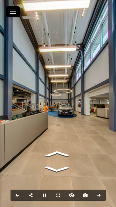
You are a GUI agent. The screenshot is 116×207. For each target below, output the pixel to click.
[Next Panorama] (99, 195)
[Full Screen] (58, 195)
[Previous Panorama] (17, 195)
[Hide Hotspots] (72, 195)
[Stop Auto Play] (44, 195)
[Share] (31, 195)
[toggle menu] (13, 11)
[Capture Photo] (85, 195)
